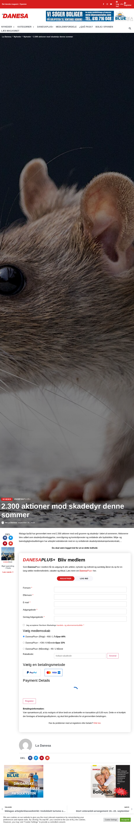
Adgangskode (30, 610)
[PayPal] (32, 672)
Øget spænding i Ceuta (8, 567)
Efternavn (28, 595)
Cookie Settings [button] (111, 820)
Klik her (97, 723)
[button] (8, 27)
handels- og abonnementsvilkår (70, 625)
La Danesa (6, 37)
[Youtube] (111, 4)
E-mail (26, 602)
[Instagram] (107, 4)
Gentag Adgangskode (33, 617)
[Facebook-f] (103, 4)
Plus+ (86, 571)
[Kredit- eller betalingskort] (53, 672)
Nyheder (17, 37)
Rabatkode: (28, 654)
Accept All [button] (125, 820)
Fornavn (27, 588)
